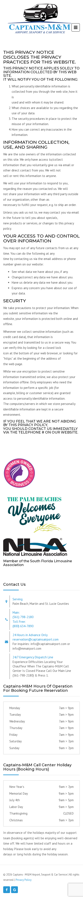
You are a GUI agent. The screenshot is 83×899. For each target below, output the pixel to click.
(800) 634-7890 (23, 626)
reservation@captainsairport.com (36, 639)
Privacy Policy (23, 880)
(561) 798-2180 (23, 617)
